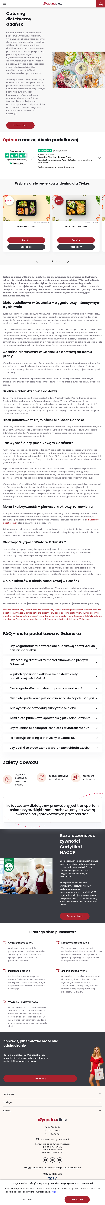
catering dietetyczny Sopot (37, 616)
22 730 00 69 (54, 1127)
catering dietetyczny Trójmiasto (39, 619)
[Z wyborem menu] (26, 215)
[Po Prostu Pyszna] (76, 215)
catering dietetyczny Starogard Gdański (72, 616)
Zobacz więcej (75, 916)
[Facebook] (45, 1160)
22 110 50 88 (54, 1134)
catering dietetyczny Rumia (75, 612)
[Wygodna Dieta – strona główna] (52, 3)
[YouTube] (59, 1160)
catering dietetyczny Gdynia (17, 609)
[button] (68, 261)
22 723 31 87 (54, 1130)
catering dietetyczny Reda (46, 612)
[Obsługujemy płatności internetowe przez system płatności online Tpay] (52, 1178)
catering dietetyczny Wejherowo (73, 619)
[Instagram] (52, 1160)
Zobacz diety (20, 125)
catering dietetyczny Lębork (47, 609)
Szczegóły (26, 246)
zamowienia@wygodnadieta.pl (54, 1139)
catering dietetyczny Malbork (77, 609)
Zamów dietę (40, 1078)
